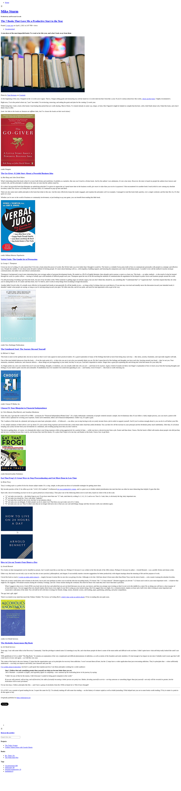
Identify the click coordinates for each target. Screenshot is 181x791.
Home (7, 2)
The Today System (11, 745)
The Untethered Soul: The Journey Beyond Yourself (23, 349)
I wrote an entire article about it (28, 577)
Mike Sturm (9, 11)
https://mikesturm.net (23, 698)
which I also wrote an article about (72, 597)
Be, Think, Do (10, 756)
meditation (9, 771)
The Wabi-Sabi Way (11, 757)
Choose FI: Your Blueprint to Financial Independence (24, 408)
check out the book (148, 99)
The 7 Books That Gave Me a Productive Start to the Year (32, 21)
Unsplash (22, 95)
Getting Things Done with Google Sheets (18, 747)
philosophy (9, 767)
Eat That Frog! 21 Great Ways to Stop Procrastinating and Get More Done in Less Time (39, 478)
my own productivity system (66, 489)
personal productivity (13, 769)
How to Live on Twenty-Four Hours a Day (19, 562)
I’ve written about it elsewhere (11, 667)
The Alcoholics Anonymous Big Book (17, 643)
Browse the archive (7, 733)
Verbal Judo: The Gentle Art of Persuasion (19, 259)
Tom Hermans (12, 95)
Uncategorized (10, 29)
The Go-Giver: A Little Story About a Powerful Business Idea (27, 173)
